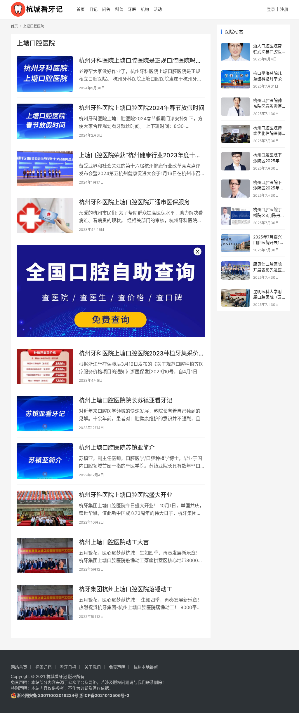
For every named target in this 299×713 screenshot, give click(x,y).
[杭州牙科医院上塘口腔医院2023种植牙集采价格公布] (45, 366)
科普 (119, 9)
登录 (271, 9)
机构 (145, 9)
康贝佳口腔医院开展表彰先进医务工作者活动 (267, 270)
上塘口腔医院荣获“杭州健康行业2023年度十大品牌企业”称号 (140, 155)
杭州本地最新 (145, 667)
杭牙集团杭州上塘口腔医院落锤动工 (125, 589)
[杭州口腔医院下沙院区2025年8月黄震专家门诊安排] (235, 188)
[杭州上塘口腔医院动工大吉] (45, 555)
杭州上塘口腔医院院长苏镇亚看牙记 (125, 400)
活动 (158, 9)
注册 (284, 9)
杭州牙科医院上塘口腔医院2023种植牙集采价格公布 (141, 353)
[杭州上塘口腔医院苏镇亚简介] (45, 461)
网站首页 (19, 667)
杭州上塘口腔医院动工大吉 (114, 542)
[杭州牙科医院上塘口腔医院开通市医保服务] (45, 215)
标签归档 (43, 667)
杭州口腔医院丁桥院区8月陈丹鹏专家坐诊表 (268, 215)
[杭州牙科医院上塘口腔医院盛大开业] (45, 508)
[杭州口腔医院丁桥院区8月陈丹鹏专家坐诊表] (235, 216)
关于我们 (92, 667)
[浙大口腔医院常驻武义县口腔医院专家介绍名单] (235, 52)
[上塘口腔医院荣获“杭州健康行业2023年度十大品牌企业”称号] (45, 168)
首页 (81, 9)
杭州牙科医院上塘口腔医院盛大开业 (125, 494)
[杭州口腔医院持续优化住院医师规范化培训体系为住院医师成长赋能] (235, 134)
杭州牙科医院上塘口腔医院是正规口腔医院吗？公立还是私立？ (140, 60)
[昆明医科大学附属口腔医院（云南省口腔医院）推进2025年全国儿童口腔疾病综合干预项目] (235, 298)
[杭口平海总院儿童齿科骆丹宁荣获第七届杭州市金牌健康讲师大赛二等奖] (235, 79)
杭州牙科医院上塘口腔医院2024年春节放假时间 (141, 107)
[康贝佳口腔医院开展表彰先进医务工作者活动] (235, 270)
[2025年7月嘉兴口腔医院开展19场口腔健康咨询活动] (235, 243)
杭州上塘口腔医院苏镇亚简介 (117, 447)
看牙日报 (68, 667)
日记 (93, 9)
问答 (106, 9)
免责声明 (117, 667)
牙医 (132, 9)
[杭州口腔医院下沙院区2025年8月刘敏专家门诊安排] (235, 161)
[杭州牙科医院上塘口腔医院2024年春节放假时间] (45, 121)
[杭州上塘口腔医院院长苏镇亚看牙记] (45, 413)
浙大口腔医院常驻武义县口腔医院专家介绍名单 (267, 51)
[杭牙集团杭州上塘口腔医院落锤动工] (45, 602)
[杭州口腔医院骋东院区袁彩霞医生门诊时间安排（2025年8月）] (235, 106)
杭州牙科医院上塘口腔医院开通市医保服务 (134, 202)
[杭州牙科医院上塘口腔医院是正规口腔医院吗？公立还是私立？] (45, 74)
